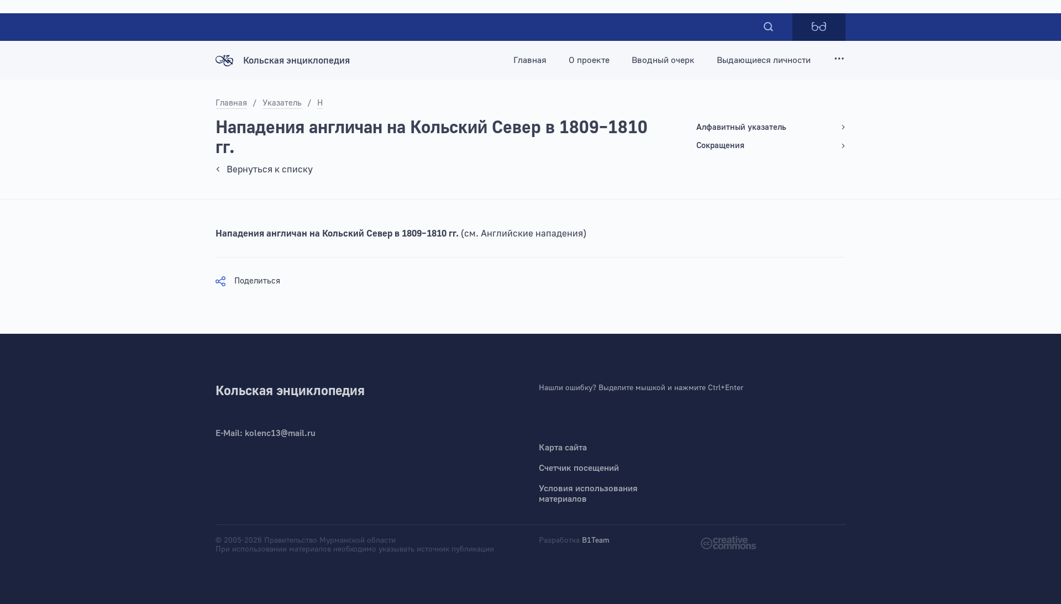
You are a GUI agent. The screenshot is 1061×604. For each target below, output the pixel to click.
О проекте (589, 60)
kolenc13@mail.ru (280, 433)
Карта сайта (563, 447)
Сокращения (720, 145)
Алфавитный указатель (741, 127)
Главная (530, 60)
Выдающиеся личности (764, 60)
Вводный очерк (663, 60)
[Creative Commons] (728, 542)
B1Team (596, 540)
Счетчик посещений (579, 468)
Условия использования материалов (588, 494)
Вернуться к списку (270, 169)
